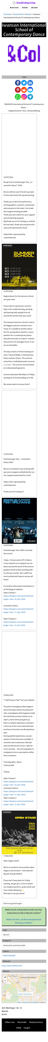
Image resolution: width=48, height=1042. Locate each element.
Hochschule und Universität (14, 945)
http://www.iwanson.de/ (12, 966)
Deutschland (18, 14)
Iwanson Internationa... (25, 994)
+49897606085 (8, 956)
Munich (28, 14)
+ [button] (5, 977)
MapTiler (25, 1002)
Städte (25, 8)
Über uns (10, 1022)
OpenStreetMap (33, 1002)
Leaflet (19, 1002)
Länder (35, 8)
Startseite (15, 8)
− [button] (5, 980)
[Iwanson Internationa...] (24, 989)
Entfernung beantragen (12, 903)
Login (27, 1028)
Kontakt (22, 1022)
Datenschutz (36, 1022)
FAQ (19, 1028)
